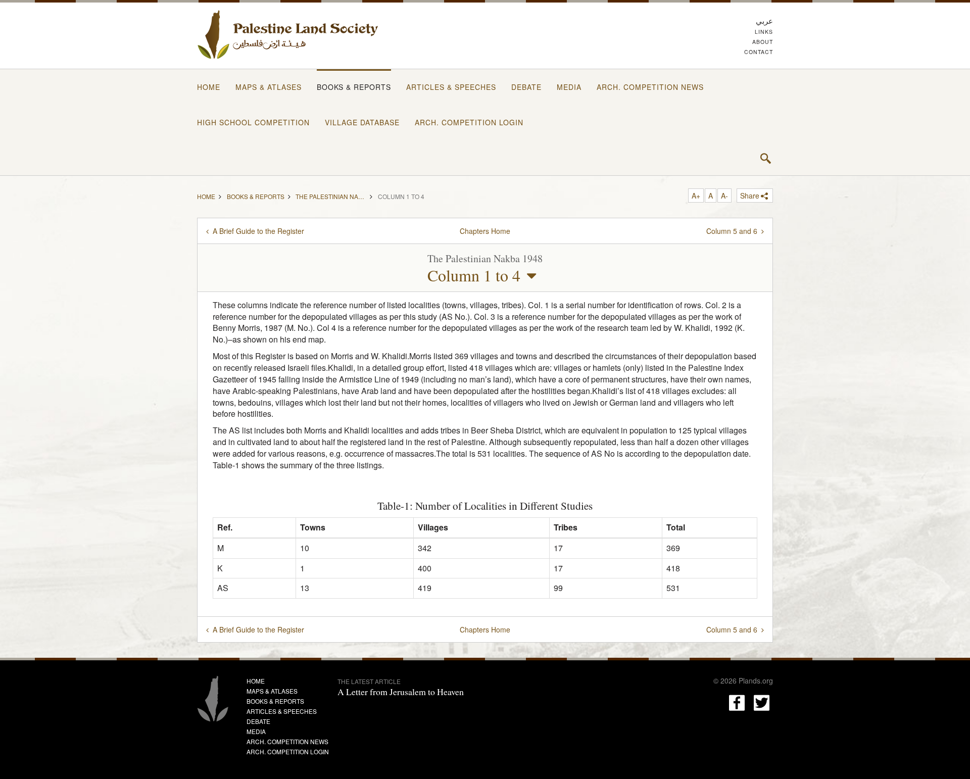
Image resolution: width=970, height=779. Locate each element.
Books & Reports (354, 87)
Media (569, 87)
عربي (764, 20)
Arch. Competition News (650, 87)
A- (724, 195)
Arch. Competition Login (469, 122)
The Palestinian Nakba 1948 (331, 195)
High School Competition (253, 122)
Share (749, 195)
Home (208, 87)
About (762, 41)
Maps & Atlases (268, 87)
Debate (526, 87)
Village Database (362, 122)
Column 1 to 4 (473, 275)
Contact (758, 52)
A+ (696, 195)
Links (764, 31)
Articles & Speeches (451, 87)
